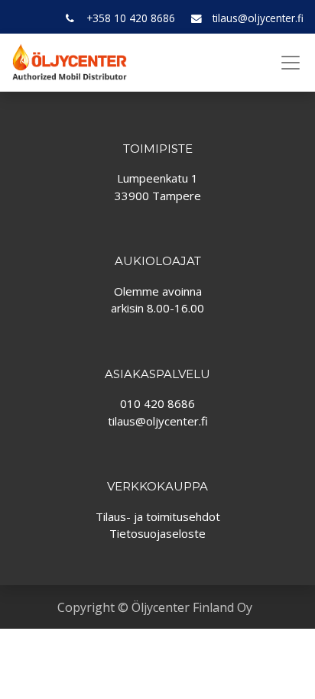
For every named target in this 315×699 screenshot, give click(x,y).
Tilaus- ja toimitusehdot (158, 516)
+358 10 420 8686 (130, 18)
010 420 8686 (157, 403)
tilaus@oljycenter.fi (258, 18)
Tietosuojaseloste (157, 533)
